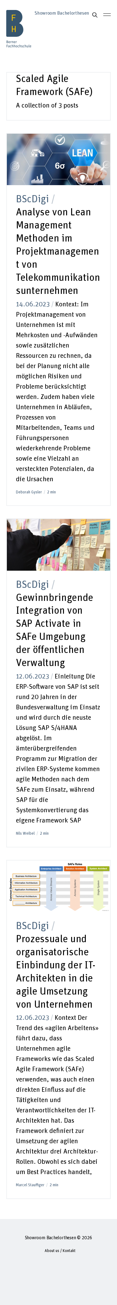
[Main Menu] (107, 14)
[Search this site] (95, 15)
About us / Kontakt (60, 1251)
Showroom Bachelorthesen (50, 1237)
